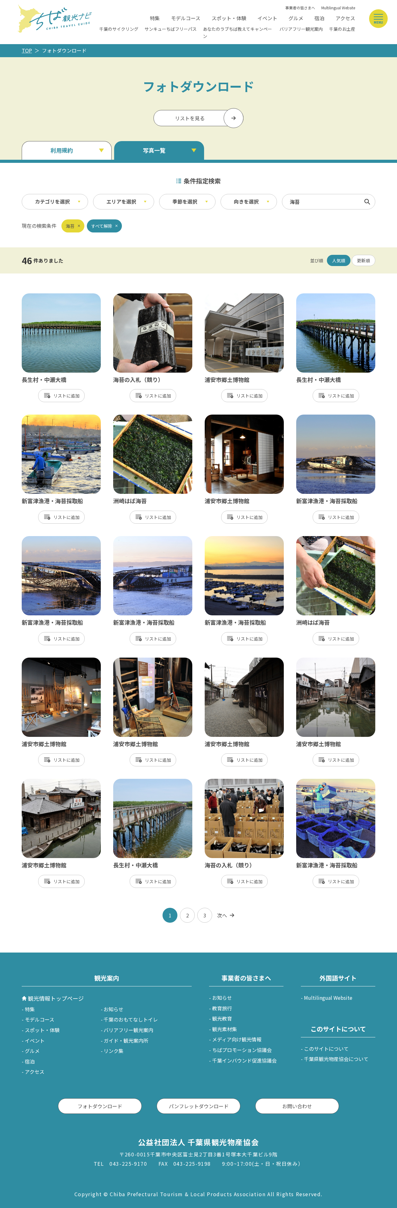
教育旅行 (222, 1008)
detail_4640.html (316, 418)
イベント (267, 18)
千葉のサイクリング (118, 29)
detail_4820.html (225, 418)
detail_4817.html (133, 661)
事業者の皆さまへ (300, 7)
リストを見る (190, 118)
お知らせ (113, 1009)
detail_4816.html (42, 661)
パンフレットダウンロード (199, 1106)
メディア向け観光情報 (236, 1039)
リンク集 (113, 1050)
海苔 (70, 226)
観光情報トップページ (56, 998)
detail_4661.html (42, 418)
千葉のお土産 (342, 29)
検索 (367, 201)
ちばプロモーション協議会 (242, 1050)
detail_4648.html (133, 539)
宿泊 (319, 18)
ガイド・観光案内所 (126, 1040)
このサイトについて (326, 1048)
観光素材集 (224, 1029)
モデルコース (185, 18)
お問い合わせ (297, 1106)
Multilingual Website (338, 7)
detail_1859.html (316, 296)
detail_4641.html (42, 539)
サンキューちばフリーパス (171, 29)
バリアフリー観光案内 (301, 29)
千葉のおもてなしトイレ (131, 1019)
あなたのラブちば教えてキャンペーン (237, 32)
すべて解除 (101, 226)
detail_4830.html (225, 296)
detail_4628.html (225, 782)
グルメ (295, 18)
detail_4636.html (316, 782)
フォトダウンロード (100, 1106)
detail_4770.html (133, 418)
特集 (155, 18)
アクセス (345, 18)
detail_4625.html (133, 296)
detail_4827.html (316, 661)
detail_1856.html (42, 296)
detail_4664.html (225, 539)
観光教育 (222, 1018)
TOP (27, 50)
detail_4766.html (316, 539)
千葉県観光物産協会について (336, 1059)
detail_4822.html (225, 661)
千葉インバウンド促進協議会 (244, 1060)
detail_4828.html (42, 782)
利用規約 (62, 150)
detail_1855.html (133, 782)
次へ (222, 915)
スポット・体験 (229, 18)
